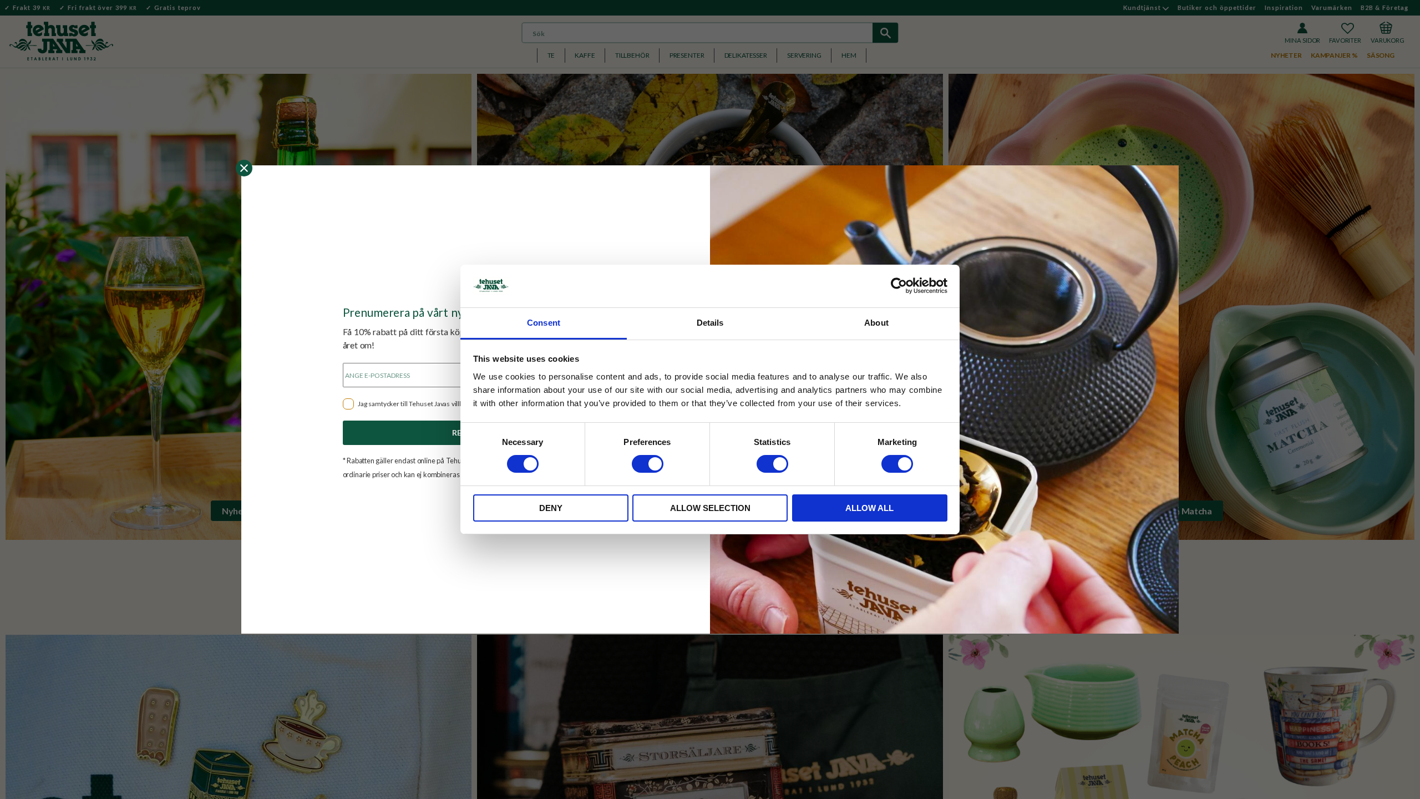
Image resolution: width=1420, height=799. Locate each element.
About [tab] (876, 322)
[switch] (647, 464)
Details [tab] (710, 322)
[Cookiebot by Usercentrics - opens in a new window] (898, 285)
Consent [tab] (543, 322)
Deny (550, 508)
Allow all (869, 508)
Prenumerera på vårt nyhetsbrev (426, 312)
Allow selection (710, 508)
